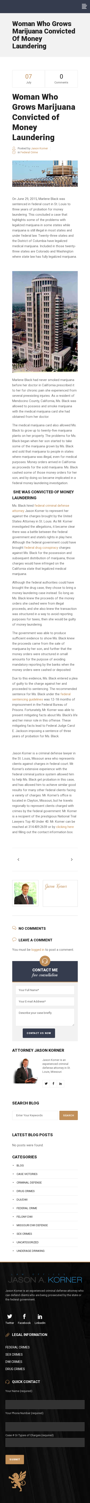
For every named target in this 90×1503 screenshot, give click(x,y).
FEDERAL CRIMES (17, 1347)
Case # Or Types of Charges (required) (29, 1435)
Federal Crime (29, 152)
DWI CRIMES (13, 1362)
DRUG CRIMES (15, 1369)
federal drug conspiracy (41, 548)
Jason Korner (39, 148)
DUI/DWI (22, 1199)
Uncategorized (28, 1242)
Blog (20, 1165)
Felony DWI (25, 1216)
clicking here (65, 827)
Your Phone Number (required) (24, 1413)
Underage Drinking (31, 1250)
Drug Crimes (26, 1191)
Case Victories (27, 1174)
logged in (37, 950)
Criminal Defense (29, 1182)
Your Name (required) (18, 1391)
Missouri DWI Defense (32, 1225)
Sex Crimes (24, 1233)
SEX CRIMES (14, 1354)
